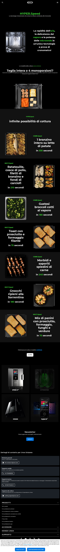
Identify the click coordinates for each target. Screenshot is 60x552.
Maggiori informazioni (28, 544)
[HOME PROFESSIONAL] (30, 2)
